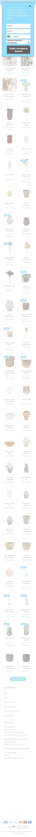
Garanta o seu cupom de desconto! (18, 50)
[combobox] (9, 36)
